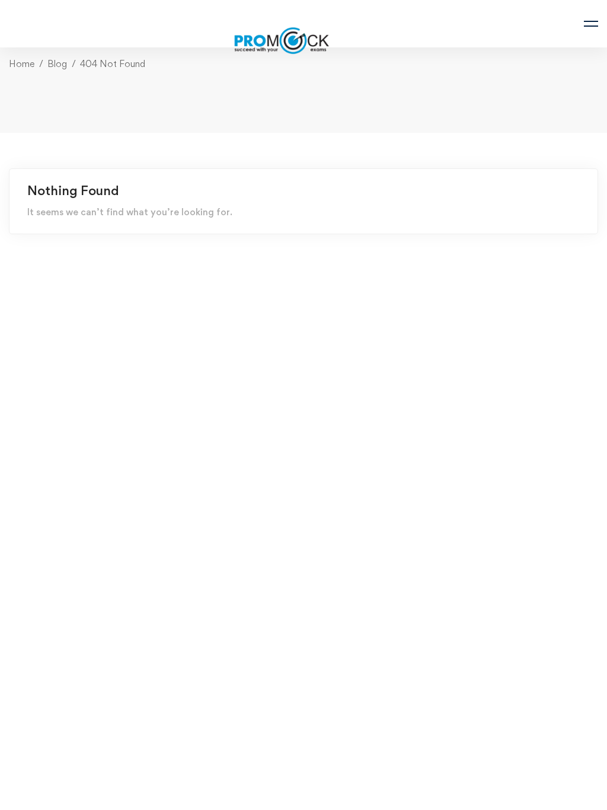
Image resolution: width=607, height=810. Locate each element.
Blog (57, 63)
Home (21, 63)
